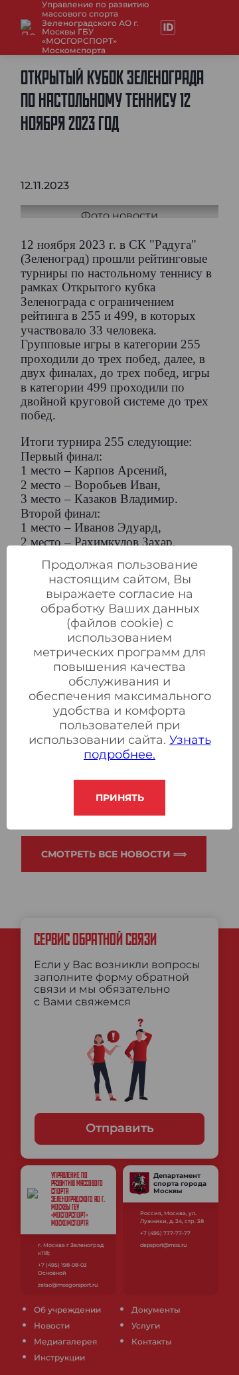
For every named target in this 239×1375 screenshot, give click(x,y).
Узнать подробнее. (147, 747)
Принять (120, 798)
